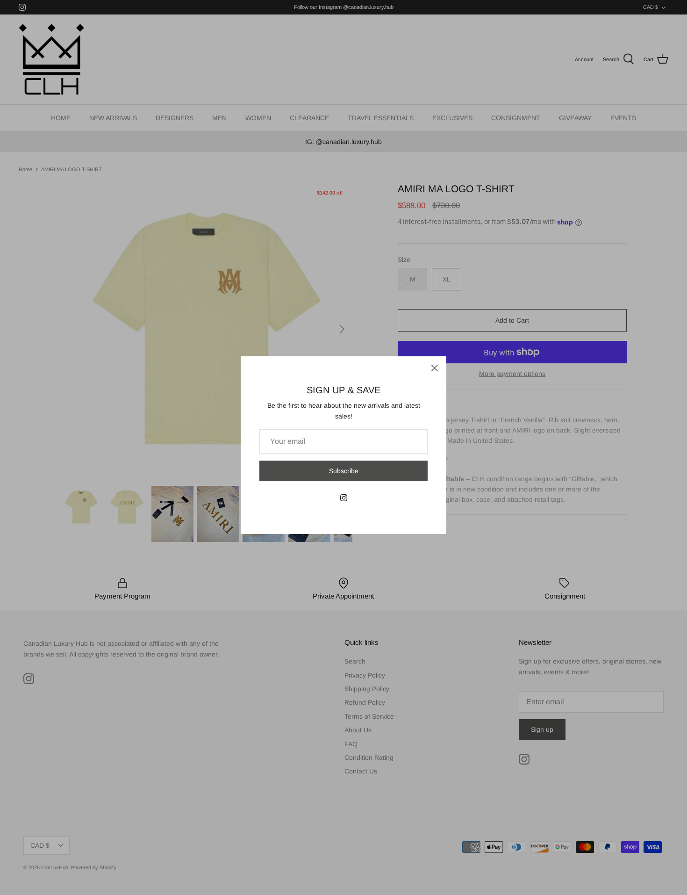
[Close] (434, 368)
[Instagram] (343, 497)
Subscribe (343, 471)
